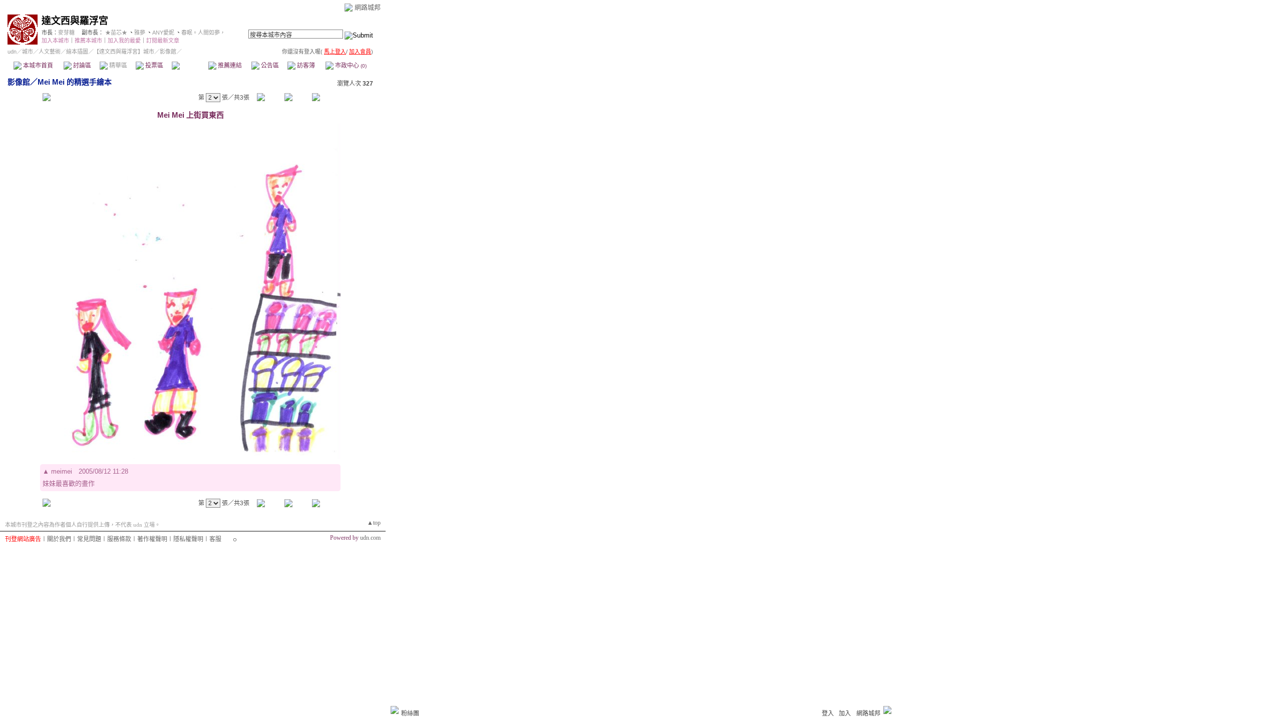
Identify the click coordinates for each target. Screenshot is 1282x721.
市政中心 (350, 65)
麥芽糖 (66, 33)
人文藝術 (50, 52)
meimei (61, 471)
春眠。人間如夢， (203, 33)
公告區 (269, 65)
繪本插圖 (77, 52)
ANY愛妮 (163, 33)
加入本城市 (55, 41)
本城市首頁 (37, 65)
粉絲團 (410, 713)
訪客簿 (305, 65)
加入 (845, 713)
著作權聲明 (152, 539)
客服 (215, 539)
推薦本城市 (88, 41)
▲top (374, 522)
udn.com (370, 537)
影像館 (189, 65)
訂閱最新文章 (162, 41)
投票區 (153, 65)
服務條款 (119, 539)
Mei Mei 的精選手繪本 (75, 82)
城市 (27, 52)
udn (12, 52)
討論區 (81, 65)
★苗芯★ (116, 33)
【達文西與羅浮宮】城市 (124, 52)
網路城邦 (368, 7)
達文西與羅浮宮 (75, 21)
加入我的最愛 (124, 41)
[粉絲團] (395, 710)
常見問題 (89, 539)
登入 (828, 713)
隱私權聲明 (188, 539)
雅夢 (139, 33)
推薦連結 (229, 65)
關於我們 (59, 539)
